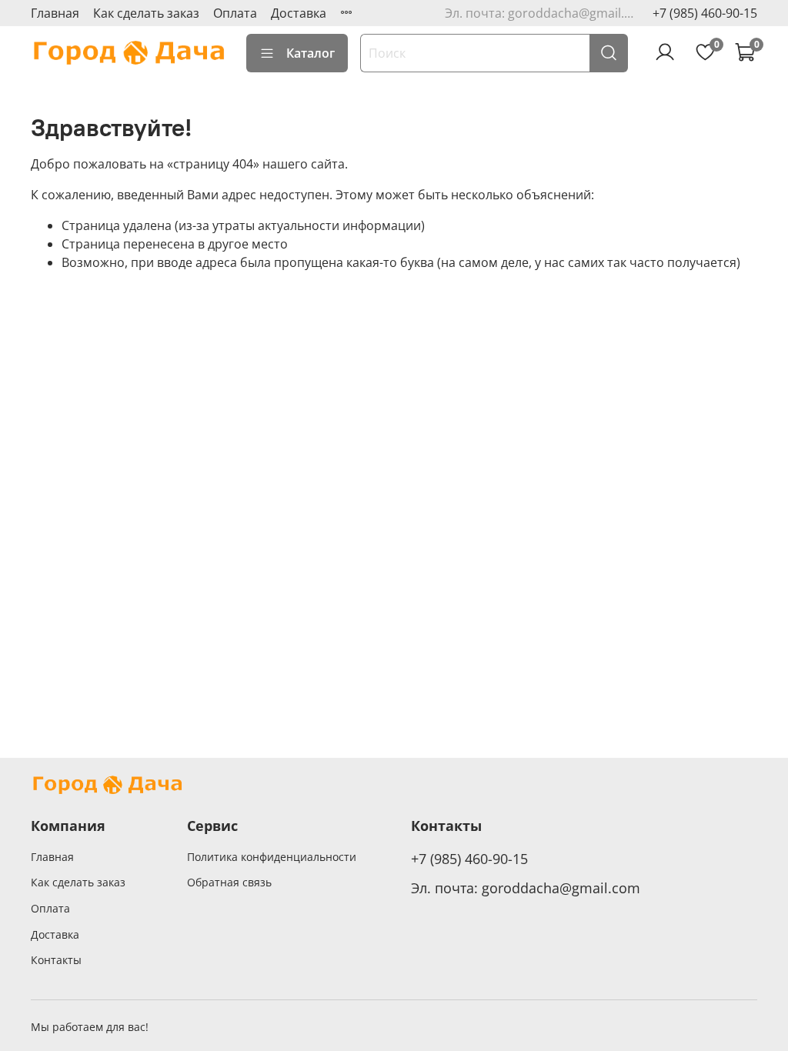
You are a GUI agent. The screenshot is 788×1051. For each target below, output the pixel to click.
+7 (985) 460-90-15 (705, 13)
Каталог (310, 53)
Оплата (235, 13)
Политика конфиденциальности (271, 856)
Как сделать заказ (146, 13)
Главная (55, 13)
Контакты (56, 960)
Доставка (298, 13)
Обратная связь (229, 882)
